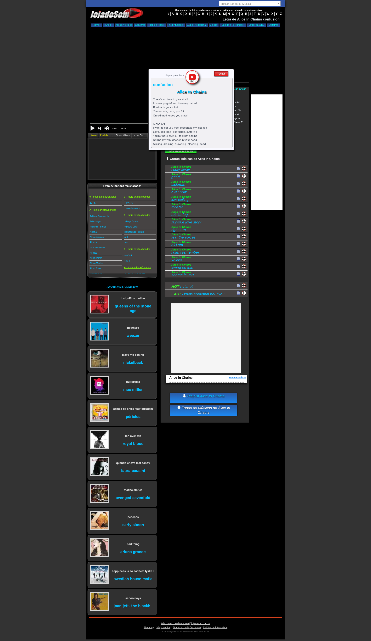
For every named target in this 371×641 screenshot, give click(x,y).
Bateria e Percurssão (233, 25)
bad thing (133, 544)
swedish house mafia (133, 578)
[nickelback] (99, 358)
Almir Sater (95, 268)
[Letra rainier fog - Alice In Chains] (238, 214)
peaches (133, 517)
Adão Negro (95, 221)
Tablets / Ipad (157, 25)
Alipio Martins (96, 263)
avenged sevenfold (133, 497)
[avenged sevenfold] (99, 493)
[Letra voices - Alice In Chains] (238, 259)
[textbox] (249, 3)
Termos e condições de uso (187, 627)
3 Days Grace (131, 221)
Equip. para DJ (256, 25)
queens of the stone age (133, 308)
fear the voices (183, 236)
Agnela (93, 231)
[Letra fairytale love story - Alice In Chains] (238, 221)
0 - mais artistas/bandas (102, 196)
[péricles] (99, 412)
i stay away (181, 168)
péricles (133, 416)
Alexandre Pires (98, 247)
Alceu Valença (97, 237)
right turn (181, 229)
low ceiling (181, 199)
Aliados (93, 252)
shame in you (182, 274)
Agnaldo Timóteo (98, 226)
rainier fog (181, 214)
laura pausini (133, 470)
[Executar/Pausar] (92, 128)
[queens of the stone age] (99, 304)
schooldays (133, 598)
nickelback (133, 362)
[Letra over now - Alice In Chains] (238, 191)
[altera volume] (106, 128)
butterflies (133, 382)
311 (126, 237)
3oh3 (126, 242)
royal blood (133, 443)
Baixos (213, 25)
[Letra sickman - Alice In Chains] (238, 184)
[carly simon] (99, 521)
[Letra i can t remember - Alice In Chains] (238, 251)
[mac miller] (99, 385)
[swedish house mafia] (99, 575)
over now (181, 191)
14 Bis (93, 203)
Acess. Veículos (124, 25)
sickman (181, 184)
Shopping (149, 627)
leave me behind (133, 354)
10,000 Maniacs (132, 208)
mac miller (133, 389)
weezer (133, 335)
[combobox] (250, 3)
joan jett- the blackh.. (133, 605)
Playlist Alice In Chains (205, 396)
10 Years (128, 203)
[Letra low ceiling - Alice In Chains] (238, 199)
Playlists (104, 135)
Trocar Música (123, 135)
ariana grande (133, 551)
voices (181, 259)
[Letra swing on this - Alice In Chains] (238, 266)
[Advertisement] (185, 53)
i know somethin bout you (198, 294)
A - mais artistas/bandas (102, 209)
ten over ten (133, 436)
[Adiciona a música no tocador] (244, 168)
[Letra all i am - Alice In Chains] (238, 244)
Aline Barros (96, 257)
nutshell (182, 286)
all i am (181, 244)
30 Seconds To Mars (134, 231)
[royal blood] (99, 439)
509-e (127, 260)
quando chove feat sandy (133, 463)
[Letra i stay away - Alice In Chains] (238, 169)
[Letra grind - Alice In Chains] (238, 176)
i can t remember (185, 251)
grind (181, 176)
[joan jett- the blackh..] (99, 602)
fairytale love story (186, 221)
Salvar (94, 135)
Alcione (93, 242)
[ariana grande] (99, 548)
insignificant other (133, 298)
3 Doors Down (131, 226)
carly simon (133, 524)
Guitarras (273, 25)
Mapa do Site (163, 627)
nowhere (133, 327)
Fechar (221, 73)
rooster (181, 206)
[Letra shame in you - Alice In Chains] (238, 274)
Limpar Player (139, 135)
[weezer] (99, 331)
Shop (108, 25)
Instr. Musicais (175, 25)
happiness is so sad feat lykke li (133, 571)
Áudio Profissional (196, 25)
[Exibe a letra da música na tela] (238, 286)
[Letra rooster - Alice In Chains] (238, 206)
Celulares (140, 25)
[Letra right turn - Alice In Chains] (238, 229)
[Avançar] (99, 129)
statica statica (133, 490)
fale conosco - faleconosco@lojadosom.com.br (185, 623)
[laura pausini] (99, 466)
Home (96, 25)
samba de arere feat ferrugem (133, 409)
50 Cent (128, 255)
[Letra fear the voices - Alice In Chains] (238, 236)
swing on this (182, 266)
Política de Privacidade (215, 627)
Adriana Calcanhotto (99, 216)
